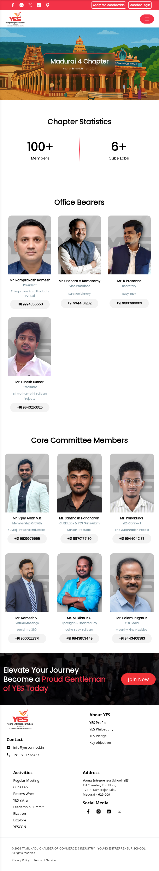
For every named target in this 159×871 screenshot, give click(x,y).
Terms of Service (45, 860)
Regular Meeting (26, 780)
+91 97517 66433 (26, 755)
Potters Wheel (24, 793)
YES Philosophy (101, 729)
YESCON (19, 827)
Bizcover (19, 813)
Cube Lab (20, 787)
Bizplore (19, 820)
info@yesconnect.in (28, 747)
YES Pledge (98, 736)
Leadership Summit (28, 807)
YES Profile (97, 722)
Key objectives (100, 742)
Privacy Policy (21, 860)
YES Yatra (20, 800)
